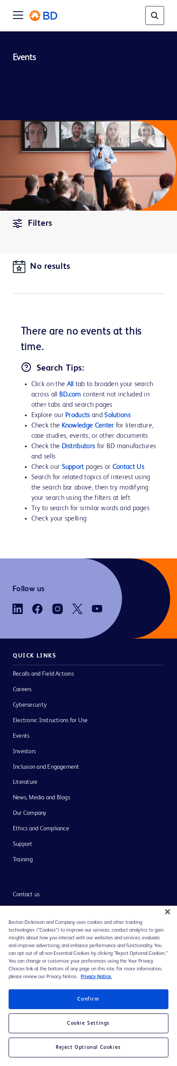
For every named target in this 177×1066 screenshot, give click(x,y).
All (70, 384)
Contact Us (128, 467)
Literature (25, 782)
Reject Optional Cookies (88, 1047)
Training (23, 860)
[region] (88, 986)
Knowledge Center (88, 425)
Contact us (26, 894)
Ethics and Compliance (41, 829)
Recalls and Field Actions (43, 674)
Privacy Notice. (96, 976)
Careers (22, 689)
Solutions (117, 415)
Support (73, 467)
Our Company (30, 813)
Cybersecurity (30, 705)
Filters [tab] (40, 223)
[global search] (154, 15)
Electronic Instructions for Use (50, 720)
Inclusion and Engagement (46, 767)
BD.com (70, 394)
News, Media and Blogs (41, 798)
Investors (24, 751)
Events (21, 736)
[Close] (167, 911)
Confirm (88, 999)
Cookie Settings (88, 1023)
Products (77, 415)
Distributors (78, 446)
